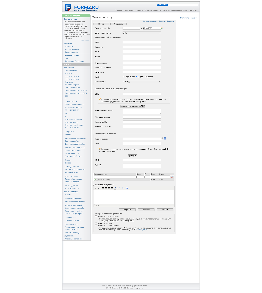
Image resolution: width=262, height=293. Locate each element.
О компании (176, 10)
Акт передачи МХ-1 (72, 186)
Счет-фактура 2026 (72, 88)
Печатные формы (71, 55)
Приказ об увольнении (73, 179)
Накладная (69, 82)
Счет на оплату (71, 71)
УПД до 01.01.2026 (72, 76)
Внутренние (69, 236)
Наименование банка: (104, 111)
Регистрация (129, 10)
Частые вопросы (71, 52)
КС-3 (66, 99)
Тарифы (166, 10)
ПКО (66, 114)
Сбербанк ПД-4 (71, 218)
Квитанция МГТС (71, 230)
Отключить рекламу (188, 18)
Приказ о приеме (71, 176)
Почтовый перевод (72, 233)
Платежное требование (74, 125)
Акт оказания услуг (72, 85)
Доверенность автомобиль (75, 144)
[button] (95, 188)
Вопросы (157, 10)
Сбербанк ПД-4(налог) (73, 220)
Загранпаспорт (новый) (74, 205)
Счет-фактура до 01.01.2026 (76, 90)
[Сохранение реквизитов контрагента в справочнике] (165, 138)
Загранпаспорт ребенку (74, 211)
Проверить (69, 47)
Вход (195, 10)
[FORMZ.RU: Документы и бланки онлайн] (82, 7)
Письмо (68, 160)
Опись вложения (71, 224)
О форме (162, 21)
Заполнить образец (72, 49)
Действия (68, 43)
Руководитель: (101, 63)
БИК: (97, 94)
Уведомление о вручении (74, 227)
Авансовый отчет (71, 172)
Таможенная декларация (74, 214)
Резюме (68, 195)
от (141, 28)
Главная (118, 10)
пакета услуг (141, 230)
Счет (67, 58)
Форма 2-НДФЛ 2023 (73, 151)
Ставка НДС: (100, 82)
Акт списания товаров (73, 107)
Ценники (68, 134)
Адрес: (98, 56)
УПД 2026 (68, 74)
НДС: (97, 77)
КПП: (97, 52)
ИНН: (97, 42)
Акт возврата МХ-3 (72, 188)
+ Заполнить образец (149, 21)
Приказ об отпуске (72, 182)
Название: (99, 47)
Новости (139, 10)
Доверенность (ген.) (72, 141)
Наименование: (101, 139)
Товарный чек (70, 132)
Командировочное (72, 167)
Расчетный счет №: (103, 127)
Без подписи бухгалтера (74, 61)
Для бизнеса (69, 68)
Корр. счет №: (101, 122)
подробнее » (85, 40)
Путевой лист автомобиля (75, 170)
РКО (66, 117)
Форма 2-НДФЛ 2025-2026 (75, 148)
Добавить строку (103, 179)
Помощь (148, 10)
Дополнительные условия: (103, 185)
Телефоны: (99, 72)
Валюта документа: (103, 33)
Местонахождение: (103, 117)
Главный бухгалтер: (103, 68)
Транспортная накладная (74, 104)
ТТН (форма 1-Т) (71, 102)
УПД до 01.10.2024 (72, 79)
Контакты (187, 10)
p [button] (98, 205)
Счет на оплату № (102, 28)
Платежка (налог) (71, 122)
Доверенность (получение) (75, 138)
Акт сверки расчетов (72, 110)
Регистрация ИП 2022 (73, 156)
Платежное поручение (73, 119)
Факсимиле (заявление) (74, 239)
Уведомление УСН (72, 153)
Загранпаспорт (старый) (74, 208)
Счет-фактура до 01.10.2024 (76, 93)
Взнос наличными (72, 128)
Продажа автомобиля (73, 199)
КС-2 (66, 96)
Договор (68, 163)
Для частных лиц (71, 192)
